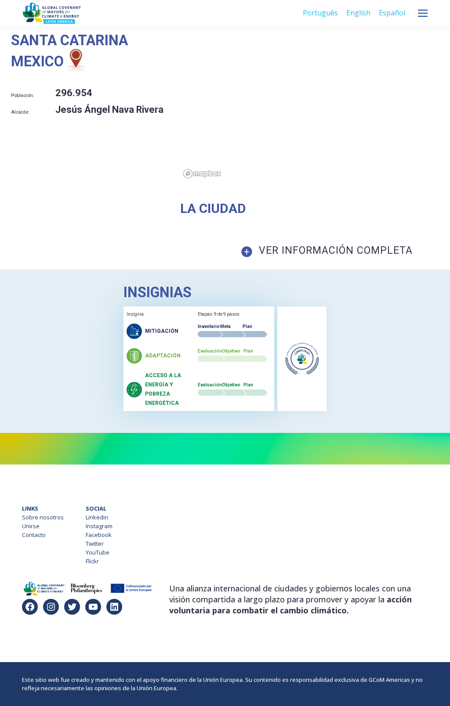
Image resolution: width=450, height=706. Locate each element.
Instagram (99, 526)
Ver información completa (336, 250)
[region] (315, 107)
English (358, 13)
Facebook (99, 535)
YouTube (97, 552)
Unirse (31, 526)
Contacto (34, 535)
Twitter (95, 544)
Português (320, 13)
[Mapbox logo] (202, 174)
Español (392, 13)
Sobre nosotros (43, 517)
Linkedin (97, 517)
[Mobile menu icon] (422, 13)
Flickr (92, 561)
